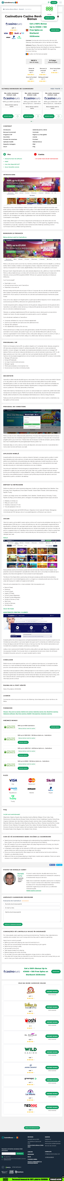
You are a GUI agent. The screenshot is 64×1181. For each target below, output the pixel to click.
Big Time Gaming (21, 714)
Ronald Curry (21, 875)
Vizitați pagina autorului (33, 890)
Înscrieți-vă (20, 1153)
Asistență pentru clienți (40, 130)
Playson (5, 712)
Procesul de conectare (10, 139)
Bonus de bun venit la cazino (11, 105)
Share (53, 865)
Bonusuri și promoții (9, 132)
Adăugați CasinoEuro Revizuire (13, 924)
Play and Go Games (15, 712)
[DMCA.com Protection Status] (8, 1167)
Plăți (34, 144)
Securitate (6, 137)
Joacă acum (56, 971)
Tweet (60, 865)
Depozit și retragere (9, 144)
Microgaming (36, 714)
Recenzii (21, 9)
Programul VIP (7, 134)
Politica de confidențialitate (52, 1143)
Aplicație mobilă (8, 142)
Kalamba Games (38, 712)
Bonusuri (31, 1154)
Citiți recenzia (52, 994)
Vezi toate (55, 88)
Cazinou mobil (32, 1159)
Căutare (54, 2)
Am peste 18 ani (7, 1156)
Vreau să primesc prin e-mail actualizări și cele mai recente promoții (15, 1159)
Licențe (35, 137)
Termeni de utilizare (50, 1145)
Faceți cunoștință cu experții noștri (35, 1162)
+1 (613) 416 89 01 (49, 1157)
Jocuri (5, 146)
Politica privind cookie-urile (52, 1141)
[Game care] (19, 1172)
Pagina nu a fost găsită (40, 134)
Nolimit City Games (27, 712)
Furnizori (35, 139)
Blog (29, 1156)
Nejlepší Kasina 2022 (33, 1139)
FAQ (34, 146)
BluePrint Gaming (52, 712)
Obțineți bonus (49, 17)
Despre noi (48, 1139)
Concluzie (35, 132)
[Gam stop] (11, 1172)
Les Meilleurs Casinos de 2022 (34, 1142)
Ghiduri (30, 1151)
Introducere (7, 130)
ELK (45, 712)
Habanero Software (9, 714)
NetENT (29, 714)
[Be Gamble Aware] (5, 1172)
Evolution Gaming (46, 714)
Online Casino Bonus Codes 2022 (35, 1146)
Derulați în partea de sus (32, 1127)
